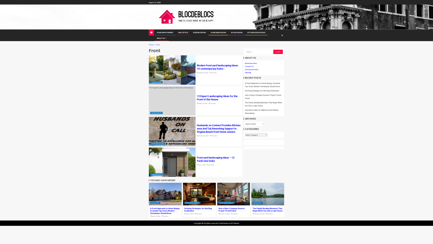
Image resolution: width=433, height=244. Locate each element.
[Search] (282, 35)
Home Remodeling (218, 32)
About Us (161, 38)
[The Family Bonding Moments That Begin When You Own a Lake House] (267, 194)
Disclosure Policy (251, 69)
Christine (214, 73)
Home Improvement (165, 32)
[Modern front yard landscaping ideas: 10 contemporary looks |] (172, 70)
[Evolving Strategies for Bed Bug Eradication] (199, 194)
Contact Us (249, 66)
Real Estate (183, 32)
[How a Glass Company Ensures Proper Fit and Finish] (233, 194)
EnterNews (223, 223)
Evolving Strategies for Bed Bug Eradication (262, 91)
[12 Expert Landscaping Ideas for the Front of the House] (172, 100)
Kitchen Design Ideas (256, 32)
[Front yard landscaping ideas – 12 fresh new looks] (172, 162)
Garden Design (199, 32)
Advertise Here (251, 63)
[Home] (151, 32)
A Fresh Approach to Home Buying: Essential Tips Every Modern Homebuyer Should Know (165, 210)
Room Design (237, 32)
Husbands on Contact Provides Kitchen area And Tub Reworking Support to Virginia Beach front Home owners (219, 128)
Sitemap (248, 72)
